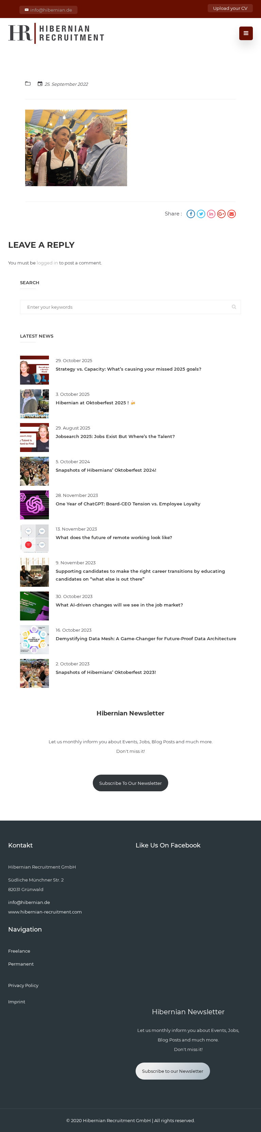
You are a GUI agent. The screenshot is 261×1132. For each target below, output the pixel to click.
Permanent (21, 964)
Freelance (19, 951)
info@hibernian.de (51, 10)
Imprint (16, 1001)
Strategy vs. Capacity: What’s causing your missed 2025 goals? (129, 369)
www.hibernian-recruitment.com (45, 912)
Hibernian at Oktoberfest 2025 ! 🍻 (96, 402)
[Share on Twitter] (202, 214)
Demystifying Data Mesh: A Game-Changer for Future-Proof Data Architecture (146, 638)
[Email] (231, 214)
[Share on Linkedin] (212, 214)
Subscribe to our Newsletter (172, 1071)
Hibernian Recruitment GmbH (117, 1120)
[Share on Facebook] (192, 214)
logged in (47, 262)
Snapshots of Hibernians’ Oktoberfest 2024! (106, 470)
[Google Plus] (222, 214)
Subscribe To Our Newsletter (130, 783)
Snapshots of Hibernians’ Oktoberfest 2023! (106, 672)
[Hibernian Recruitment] (56, 33)
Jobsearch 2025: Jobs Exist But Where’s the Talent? (115, 436)
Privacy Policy (23, 985)
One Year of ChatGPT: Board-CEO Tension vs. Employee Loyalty (128, 503)
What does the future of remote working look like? (114, 537)
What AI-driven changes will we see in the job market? (119, 605)
